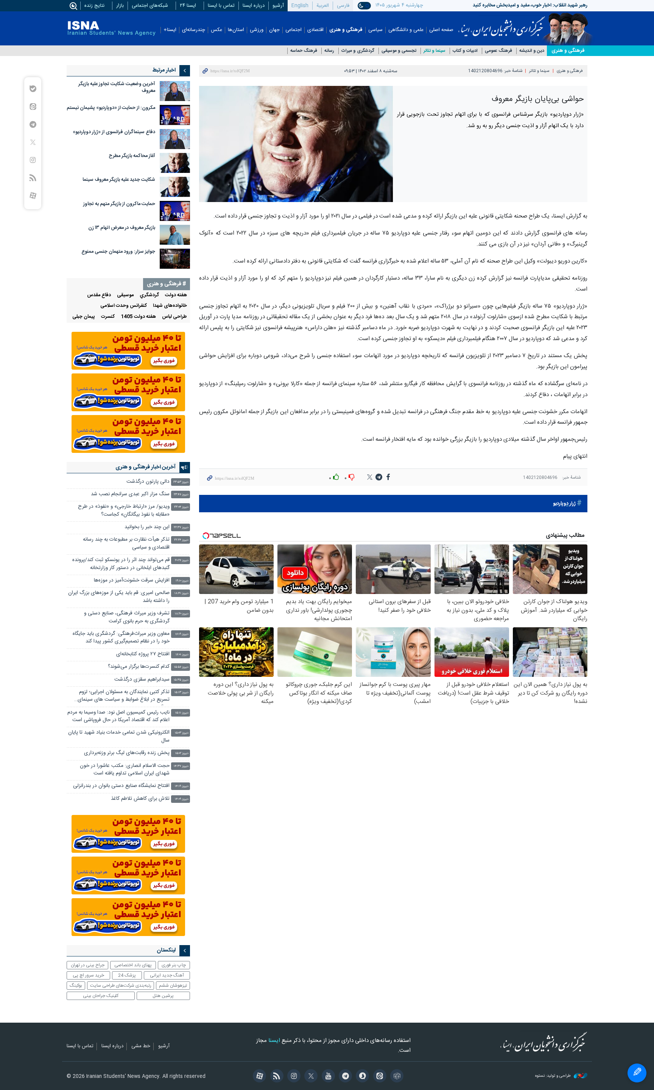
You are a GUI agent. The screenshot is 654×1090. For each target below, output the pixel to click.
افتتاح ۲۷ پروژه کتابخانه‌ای (143, 654)
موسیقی (125, 295)
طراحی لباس (174, 317)
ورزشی (256, 30)
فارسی (343, 6)
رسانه (329, 51)
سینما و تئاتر (434, 51)
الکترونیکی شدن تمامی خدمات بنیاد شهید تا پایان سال (119, 736)
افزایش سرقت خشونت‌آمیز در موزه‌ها (132, 581)
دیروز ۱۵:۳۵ (181, 680)
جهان (274, 30)
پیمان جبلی (83, 317)
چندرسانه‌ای (193, 30)
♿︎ (637, 1073)
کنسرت (108, 317)
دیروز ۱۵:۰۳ (181, 733)
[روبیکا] (395, 1076)
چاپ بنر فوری (174, 965)
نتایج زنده (94, 6)
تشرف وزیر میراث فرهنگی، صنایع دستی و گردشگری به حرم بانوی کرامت (127, 617)
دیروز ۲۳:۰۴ (181, 507)
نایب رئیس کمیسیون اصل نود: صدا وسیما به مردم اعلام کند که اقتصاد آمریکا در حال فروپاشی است (118, 716)
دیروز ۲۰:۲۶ (181, 560)
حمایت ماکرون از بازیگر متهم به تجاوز (119, 204)
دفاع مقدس (99, 295)
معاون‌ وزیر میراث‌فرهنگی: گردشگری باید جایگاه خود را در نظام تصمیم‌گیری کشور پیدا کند (121, 637)
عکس (216, 30)
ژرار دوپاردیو (564, 504)
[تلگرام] (344, 1076)
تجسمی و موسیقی (399, 51)
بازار (120, 6)
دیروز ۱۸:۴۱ (181, 593)
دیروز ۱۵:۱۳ (181, 692)
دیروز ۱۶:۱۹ (181, 634)
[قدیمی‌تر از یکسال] (175, 91)
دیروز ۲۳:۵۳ (180, 482)
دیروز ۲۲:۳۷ (181, 527)
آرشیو (278, 6)
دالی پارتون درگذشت (148, 482)
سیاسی (375, 30)
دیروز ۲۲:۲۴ (181, 540)
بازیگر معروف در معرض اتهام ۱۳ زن (121, 228)
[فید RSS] (275, 1076)
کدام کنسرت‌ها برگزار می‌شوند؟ (139, 667)
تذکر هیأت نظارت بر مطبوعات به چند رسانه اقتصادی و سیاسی (126, 543)
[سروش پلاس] (361, 1076)
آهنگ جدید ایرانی (167, 975)
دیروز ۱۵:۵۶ (181, 667)
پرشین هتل (163, 996)
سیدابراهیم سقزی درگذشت (142, 680)
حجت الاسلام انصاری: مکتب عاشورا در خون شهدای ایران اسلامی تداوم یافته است (125, 769)
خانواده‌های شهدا (170, 306)
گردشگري (149, 295)
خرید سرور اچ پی (88, 975)
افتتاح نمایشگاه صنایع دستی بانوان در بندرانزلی (121, 786)
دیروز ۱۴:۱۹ (181, 786)
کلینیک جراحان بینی (100, 996)
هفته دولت (176, 295)
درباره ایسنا (254, 6)
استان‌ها (236, 30)
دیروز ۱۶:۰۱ (182, 654)
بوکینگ (76, 985)
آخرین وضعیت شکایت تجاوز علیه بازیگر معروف (116, 87)
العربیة (322, 6)
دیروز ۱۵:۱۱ (181, 713)
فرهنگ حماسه (303, 51)
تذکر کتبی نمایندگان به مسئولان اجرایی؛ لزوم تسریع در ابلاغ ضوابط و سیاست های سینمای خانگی (124, 696)
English (299, 6)
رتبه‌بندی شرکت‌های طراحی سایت (120, 985)
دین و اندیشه (531, 51)
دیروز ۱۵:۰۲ (181, 753)
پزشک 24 (127, 975)
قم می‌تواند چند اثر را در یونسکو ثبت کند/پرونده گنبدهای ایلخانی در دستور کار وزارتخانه (121, 564)
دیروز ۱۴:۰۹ (181, 799)
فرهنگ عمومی (498, 51)
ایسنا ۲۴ (188, 6)
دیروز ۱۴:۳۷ (181, 766)
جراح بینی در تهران (87, 965)
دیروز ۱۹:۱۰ (182, 580)
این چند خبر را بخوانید (147, 527)
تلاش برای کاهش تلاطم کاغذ (140, 799)
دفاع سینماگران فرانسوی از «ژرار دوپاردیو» (114, 132)
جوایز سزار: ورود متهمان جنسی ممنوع (118, 252)
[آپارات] (258, 1076)
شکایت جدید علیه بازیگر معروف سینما (119, 180)
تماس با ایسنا (221, 6)
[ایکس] (310, 1076)
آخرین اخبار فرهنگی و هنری (145, 467)
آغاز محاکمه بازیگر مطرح (132, 156)
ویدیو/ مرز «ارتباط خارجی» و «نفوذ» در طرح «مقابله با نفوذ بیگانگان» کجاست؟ (124, 510)
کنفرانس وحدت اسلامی (123, 306)
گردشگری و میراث (357, 51)
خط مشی (140, 1046)
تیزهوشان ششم (173, 985)
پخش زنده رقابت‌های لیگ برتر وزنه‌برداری (127, 753)
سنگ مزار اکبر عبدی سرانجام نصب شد (130, 494)
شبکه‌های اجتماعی (150, 6)
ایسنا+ (170, 30)
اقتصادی (315, 30)
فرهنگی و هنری (346, 30)
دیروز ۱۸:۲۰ (181, 613)
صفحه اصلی (441, 30)
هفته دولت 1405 (138, 317)
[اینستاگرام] (293, 1076)
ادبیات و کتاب (465, 51)
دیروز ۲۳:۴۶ (181, 494)
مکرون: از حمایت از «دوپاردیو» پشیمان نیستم (111, 108)
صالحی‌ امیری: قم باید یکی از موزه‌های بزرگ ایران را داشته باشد (119, 597)
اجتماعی (293, 30)
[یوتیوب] (327, 1076)
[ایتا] (378, 1076)
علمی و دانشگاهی (406, 30)
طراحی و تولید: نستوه (553, 1076)
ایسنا (501, 23)
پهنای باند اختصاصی (133, 965)
